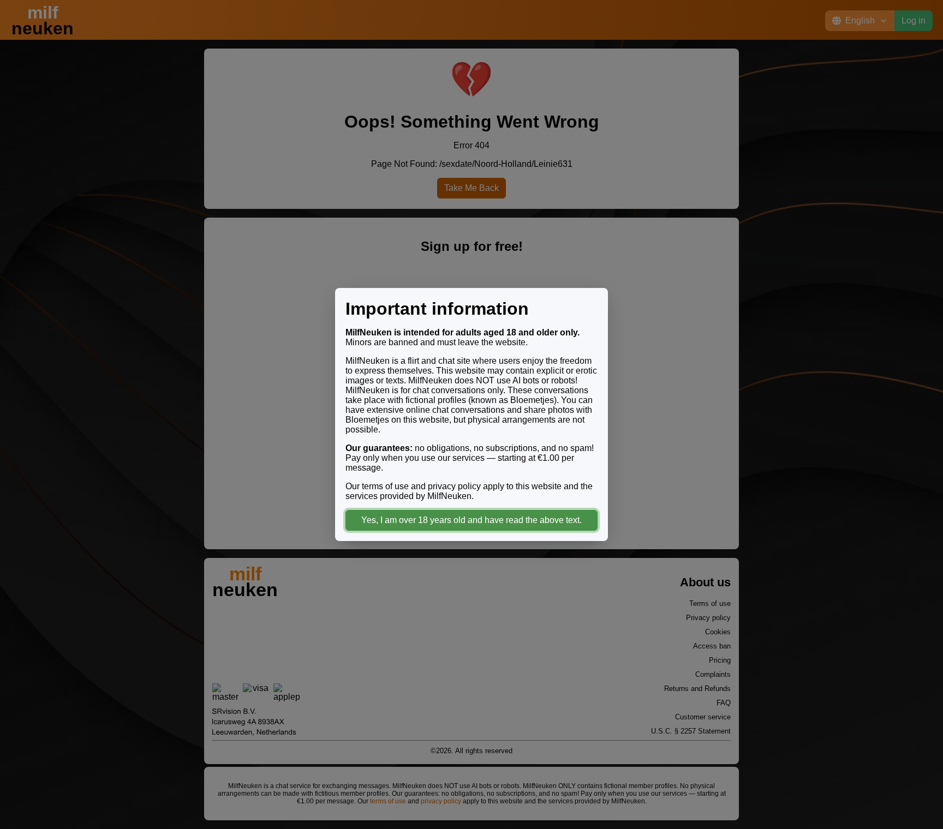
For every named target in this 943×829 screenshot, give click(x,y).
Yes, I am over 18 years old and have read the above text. (471, 520)
